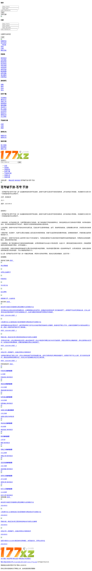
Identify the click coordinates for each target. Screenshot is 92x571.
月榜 (2, 126)
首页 (5, 165)
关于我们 (3, 558)
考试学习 (3, 107)
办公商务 (3, 116)
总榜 (2, 124)
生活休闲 (3, 111)
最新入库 (3, 149)
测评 (2, 86)
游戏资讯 (7, 169)
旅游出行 (3, 113)
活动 (2, 88)
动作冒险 (3, 60)
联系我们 (28, 558)
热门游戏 (3, 145)
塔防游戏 (3, 65)
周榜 (2, 128)
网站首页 (11, 180)
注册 (2, 37)
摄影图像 (3, 105)
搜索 (19, 162)
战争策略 (3, 73)
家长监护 (16, 558)
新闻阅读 (3, 103)
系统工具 (3, 101)
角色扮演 (3, 58)
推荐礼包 (3, 137)
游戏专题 (7, 177)
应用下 (7, 171)
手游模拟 (3, 97)
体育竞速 (3, 69)
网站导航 (3, 50)
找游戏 (6, 167)
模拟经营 (3, 62)
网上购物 (3, 109)
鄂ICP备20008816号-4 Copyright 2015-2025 (14, 562)
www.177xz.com (32, 562)
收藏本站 (3, 41)
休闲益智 (3, 67)
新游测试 (3, 147)
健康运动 (3, 114)
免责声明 (10, 558)
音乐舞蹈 (3, 75)
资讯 (2, 90)
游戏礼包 (7, 175)
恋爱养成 (3, 77)
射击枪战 (3, 63)
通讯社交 (3, 99)
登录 (2, 12)
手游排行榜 (8, 173)
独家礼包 (3, 135)
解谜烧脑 (3, 71)
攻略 (2, 84)
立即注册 (3, 14)
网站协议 (22, 558)
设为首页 (3, 43)
